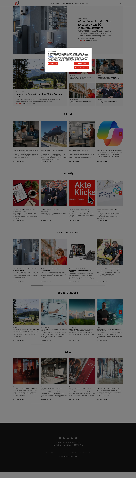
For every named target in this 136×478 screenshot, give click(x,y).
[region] (68, 60)
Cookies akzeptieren (82, 63)
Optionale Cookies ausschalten (81, 67)
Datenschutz (50, 56)
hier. (82, 60)
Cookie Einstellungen (52, 63)
